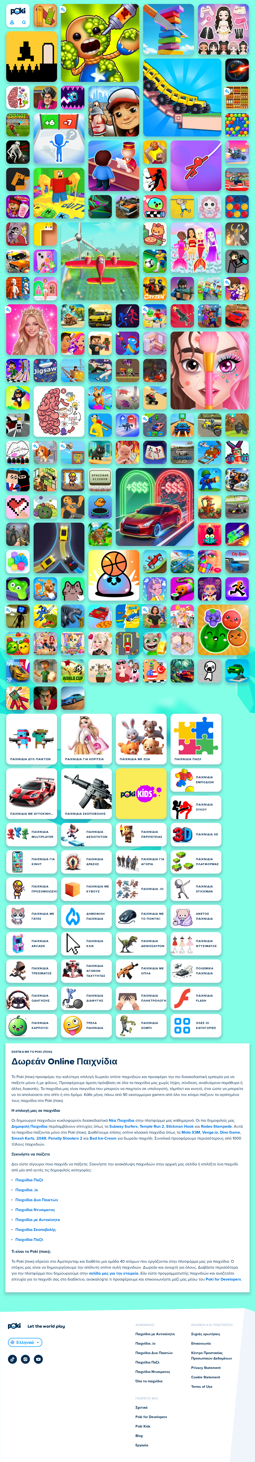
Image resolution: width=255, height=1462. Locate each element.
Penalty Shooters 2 (65, 1138)
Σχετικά (141, 1407)
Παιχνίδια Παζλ (29, 1180)
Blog (139, 1436)
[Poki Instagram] (25, 1359)
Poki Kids (142, 1426)
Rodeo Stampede (216, 1126)
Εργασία (141, 1445)
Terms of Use (201, 1387)
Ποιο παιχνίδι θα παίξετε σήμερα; (24, 22)
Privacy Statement (206, 1368)
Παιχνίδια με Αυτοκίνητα (37, 1220)
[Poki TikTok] (12, 1359)
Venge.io (210, 1132)
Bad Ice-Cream (103, 1138)
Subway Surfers (123, 1126)
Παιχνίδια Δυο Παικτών (36, 1200)
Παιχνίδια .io (26, 1190)
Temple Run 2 (152, 1126)
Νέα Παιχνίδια (121, 1120)
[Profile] (12, 22)
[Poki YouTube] (38, 1359)
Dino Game (230, 1132)
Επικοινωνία (201, 1343)
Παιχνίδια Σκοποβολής (35, 1230)
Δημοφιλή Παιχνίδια (29, 1126)
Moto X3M (191, 1132)
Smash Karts (22, 1138)
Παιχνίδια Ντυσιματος (35, 1210)
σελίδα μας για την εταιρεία (113, 1273)
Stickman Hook (180, 1126)
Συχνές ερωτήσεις (205, 1334)
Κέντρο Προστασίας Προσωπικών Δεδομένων (211, 1355)
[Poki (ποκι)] (17, 11)
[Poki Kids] (141, 793)
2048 (41, 1138)
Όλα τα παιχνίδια (148, 1381)
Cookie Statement (205, 1377)
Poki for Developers (223, 1279)
